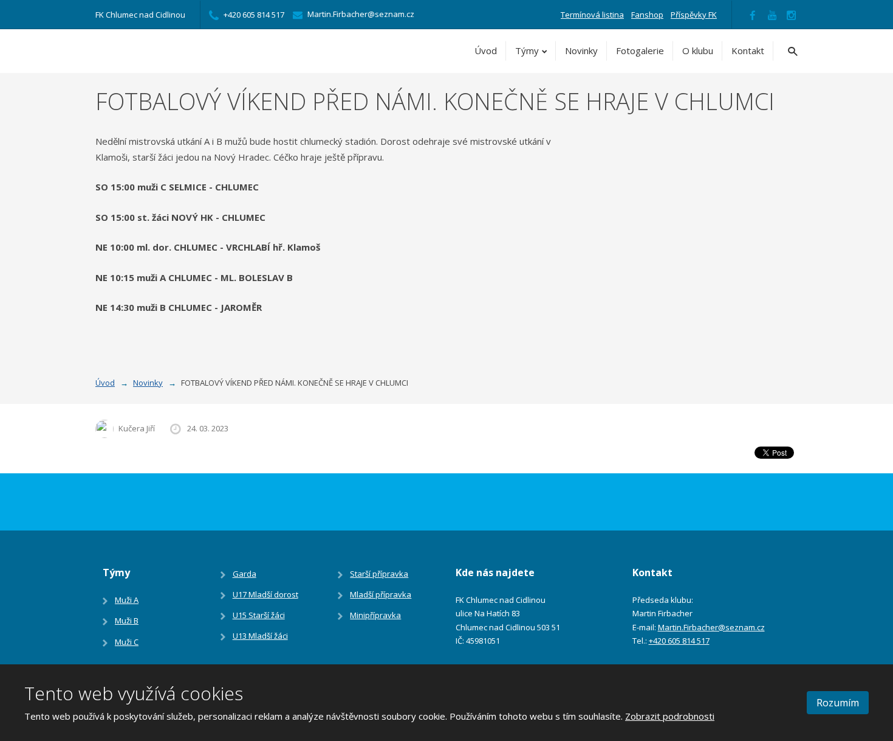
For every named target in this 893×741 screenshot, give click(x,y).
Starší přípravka (379, 573)
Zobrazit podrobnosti (669, 716)
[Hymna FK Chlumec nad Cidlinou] (772, 14)
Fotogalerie (640, 50)
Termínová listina (592, 14)
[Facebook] (753, 14)
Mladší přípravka (380, 594)
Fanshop (647, 14)
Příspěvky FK (694, 14)
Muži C (127, 641)
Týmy (527, 50)
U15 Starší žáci (259, 615)
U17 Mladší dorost (265, 594)
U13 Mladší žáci (260, 635)
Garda (244, 573)
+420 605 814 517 (679, 640)
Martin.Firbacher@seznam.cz (711, 627)
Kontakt (747, 50)
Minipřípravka (375, 615)
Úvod (485, 50)
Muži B (127, 620)
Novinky (581, 50)
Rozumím (837, 702)
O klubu (697, 50)
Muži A (127, 599)
